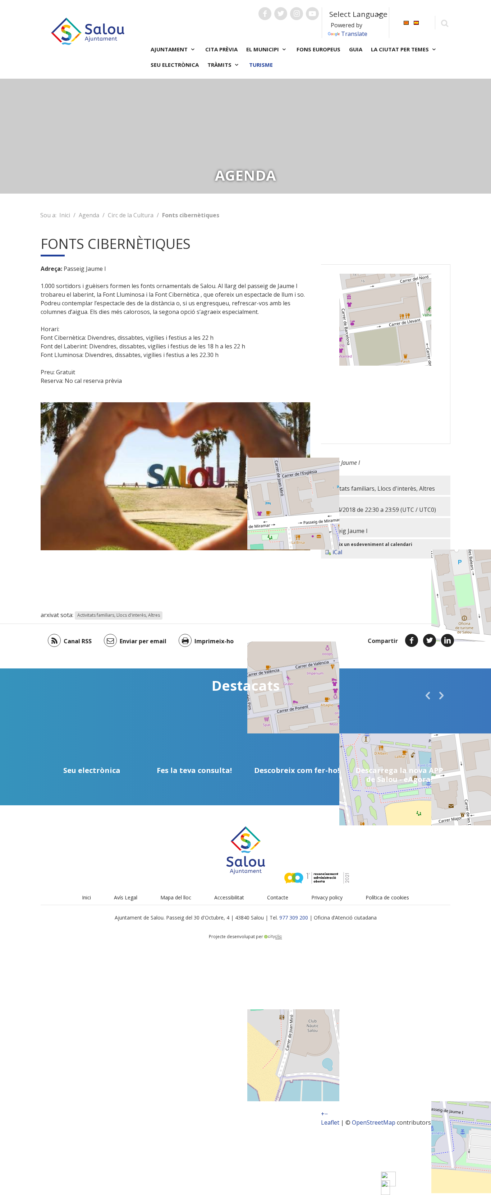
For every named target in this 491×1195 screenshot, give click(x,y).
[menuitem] (406, 22)
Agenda (89, 215)
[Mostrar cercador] (444, 23)
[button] (427, 695)
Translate (354, 34)
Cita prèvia (221, 49)
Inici (64, 215)
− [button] (326, 1114)
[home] (88, 30)
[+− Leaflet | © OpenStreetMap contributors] (385, 354)
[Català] (406, 22)
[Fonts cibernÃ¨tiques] (385, 1187)
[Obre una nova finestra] (264, 13)
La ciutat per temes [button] (400, 49)
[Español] (416, 22)
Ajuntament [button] (170, 49)
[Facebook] (411, 640)
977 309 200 (293, 917)
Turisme (261, 64)
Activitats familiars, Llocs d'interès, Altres (118, 615)
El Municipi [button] (263, 49)
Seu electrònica (175, 64)
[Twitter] (429, 640)
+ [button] (323, 1114)
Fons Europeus (318, 49)
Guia (355, 49)
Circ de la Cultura (130, 215)
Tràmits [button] (220, 64)
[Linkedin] (447, 640)
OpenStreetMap (373, 1122)
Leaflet (330, 1122)
